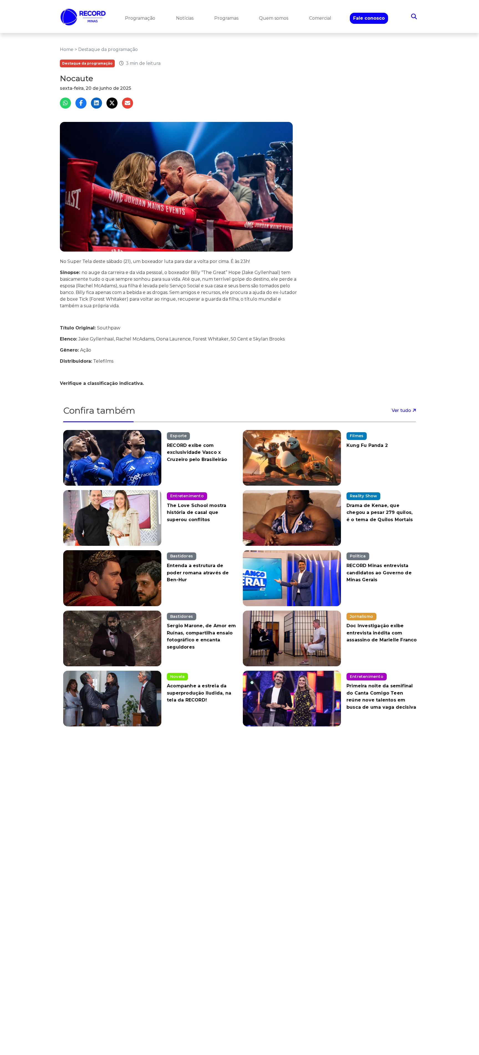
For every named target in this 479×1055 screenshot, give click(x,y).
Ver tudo (402, 410)
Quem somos (273, 18)
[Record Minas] (83, 16)
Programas (226, 18)
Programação (140, 18)
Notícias (184, 18)
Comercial (320, 18)
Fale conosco (369, 18)
